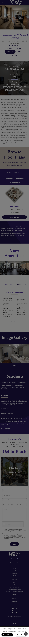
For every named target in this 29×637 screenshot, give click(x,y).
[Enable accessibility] (26, 634)
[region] (14, 631)
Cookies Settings (21, 634)
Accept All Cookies (7, 634)
